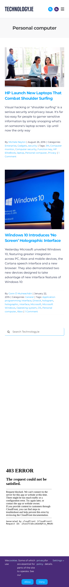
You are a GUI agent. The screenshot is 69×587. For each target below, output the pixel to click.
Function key (45, 149)
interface (24, 304)
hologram (47, 300)
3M (47, 145)
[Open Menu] (62, 9)
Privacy (52, 152)
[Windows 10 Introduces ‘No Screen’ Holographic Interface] (34, 199)
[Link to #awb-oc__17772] (50, 9)
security (32, 145)
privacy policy (41, 562)
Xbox (20, 311)
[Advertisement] (29, 387)
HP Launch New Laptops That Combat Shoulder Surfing (29, 67)
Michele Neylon (17, 142)
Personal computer (36, 152)
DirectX (37, 300)
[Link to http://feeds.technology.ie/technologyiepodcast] (56, 9)
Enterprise (10, 145)
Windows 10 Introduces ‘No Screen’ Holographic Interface (29, 199)
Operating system (27, 307)
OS (39, 307)
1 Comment (31, 311)
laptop (20, 152)
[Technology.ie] (19, 8)
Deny (42, 581)
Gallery (39, 67)
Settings (58, 560)
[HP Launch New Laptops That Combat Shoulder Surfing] (34, 67)
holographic (11, 304)
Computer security (25, 149)
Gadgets (22, 145)
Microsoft (35, 304)
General (29, 297)
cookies (13, 560)
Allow (27, 581)
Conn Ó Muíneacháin (20, 293)
